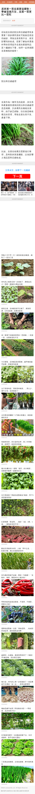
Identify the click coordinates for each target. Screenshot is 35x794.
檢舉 (13, 21)
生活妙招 (9, 2)
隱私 (17, 791)
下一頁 (17, 176)
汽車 (16, 2)
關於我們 (3, 791)
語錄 (20, 2)
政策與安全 (10, 791)
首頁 (3, 2)
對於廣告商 (25, 791)
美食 (25, 2)
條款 (14, 791)
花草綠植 (31, 2)
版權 (20, 791)
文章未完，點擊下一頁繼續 (17, 170)
